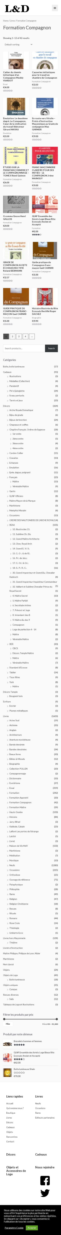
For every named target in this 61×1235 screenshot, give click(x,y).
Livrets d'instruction (13, 948)
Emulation (14, 467)
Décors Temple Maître (23, 653)
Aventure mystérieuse (19, 739)
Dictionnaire (15, 778)
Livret (12, 841)
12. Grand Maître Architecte (26, 538)
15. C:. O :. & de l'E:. (21, 553)
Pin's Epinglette (16, 390)
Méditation (14, 855)
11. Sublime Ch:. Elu (22, 534)
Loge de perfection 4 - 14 (24, 629)
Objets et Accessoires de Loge (16, 1171)
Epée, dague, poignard (19, 472)
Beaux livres (15, 754)
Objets (6, 969)
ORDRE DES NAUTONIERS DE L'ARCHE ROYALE (32, 520)
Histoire (13, 817)
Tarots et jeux (16, 400)
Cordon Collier (16, 453)
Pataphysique (16, 884)
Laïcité (12, 836)
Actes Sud (14, 720)
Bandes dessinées (18, 749)
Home (5, 21)
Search (51, 348)
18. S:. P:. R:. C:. (20, 567)
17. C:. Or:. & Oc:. (20, 563)
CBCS (15, 648)
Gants (12, 491)
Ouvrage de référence (19, 879)
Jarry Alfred (14, 821)
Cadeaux (7, 372)
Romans (13, 918)
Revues (12, 908)
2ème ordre (18, 438)
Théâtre (13, 942)
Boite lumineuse (17, 979)
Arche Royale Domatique (21, 410)
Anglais (12, 730)
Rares (12, 894)
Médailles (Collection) (19, 381)
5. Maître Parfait (20, 600)
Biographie (14, 763)
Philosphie (14, 889)
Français (13, 477)
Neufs (12, 865)
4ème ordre (18, 448)
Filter (8, 1024)
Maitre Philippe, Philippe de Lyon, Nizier (21, 953)
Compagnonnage (17, 773)
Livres (6, 716)
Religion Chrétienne (18, 903)
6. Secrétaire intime (22, 605)
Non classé (8, 964)
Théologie (14, 928)
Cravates (13, 458)
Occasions (14, 515)
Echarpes (13, 462)
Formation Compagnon (20, 802)
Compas (13, 989)
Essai (11, 788)
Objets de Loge (10, 975)
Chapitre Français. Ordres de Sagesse (27, 429)
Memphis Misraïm (17, 510)
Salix (11, 999)
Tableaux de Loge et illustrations (18, 1004)
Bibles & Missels (17, 759)
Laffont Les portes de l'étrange (23, 831)
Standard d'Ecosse (18, 667)
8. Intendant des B (21, 615)
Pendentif (14, 386)
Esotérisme (14, 783)
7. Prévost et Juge (21, 610)
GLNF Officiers (16, 496)
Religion (13, 899)
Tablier (12, 672)
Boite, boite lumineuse (13, 366)
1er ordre (17, 433)
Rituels (12, 913)
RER (11, 644)
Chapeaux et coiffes (18, 424)
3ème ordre (18, 443)
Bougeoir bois (16, 696)
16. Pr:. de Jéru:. (20, 558)
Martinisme (14, 505)
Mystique (13, 860)
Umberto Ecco (16, 932)
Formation (14, 792)
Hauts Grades (16, 812)
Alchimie (13, 725)
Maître (16, 481)
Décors (6, 406)
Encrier (12, 705)
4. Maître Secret (20, 595)
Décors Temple (10, 691)
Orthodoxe (14, 874)
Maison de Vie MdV (18, 845)
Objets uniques (10, 985)
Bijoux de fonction (18, 419)
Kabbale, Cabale (17, 826)
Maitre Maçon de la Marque (22, 500)
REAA (12, 525)
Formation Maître (17, 807)
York (11, 682)
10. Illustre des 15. (21, 529)
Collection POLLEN (18, 768)
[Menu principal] (55, 8)
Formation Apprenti (18, 797)
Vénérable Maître (21, 486)
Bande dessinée (16, 744)
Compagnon (18, 624)
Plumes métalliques (18, 710)
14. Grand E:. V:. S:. (21, 548)
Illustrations (15, 376)
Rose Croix (14, 923)
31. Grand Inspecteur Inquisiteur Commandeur (35, 581)
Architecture (15, 734)
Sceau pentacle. (16, 395)
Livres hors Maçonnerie (14, 938)
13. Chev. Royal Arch (22, 543)
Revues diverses (11, 994)
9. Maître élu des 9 (21, 620)
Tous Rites (14, 677)
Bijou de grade (16, 415)
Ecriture (7, 701)
